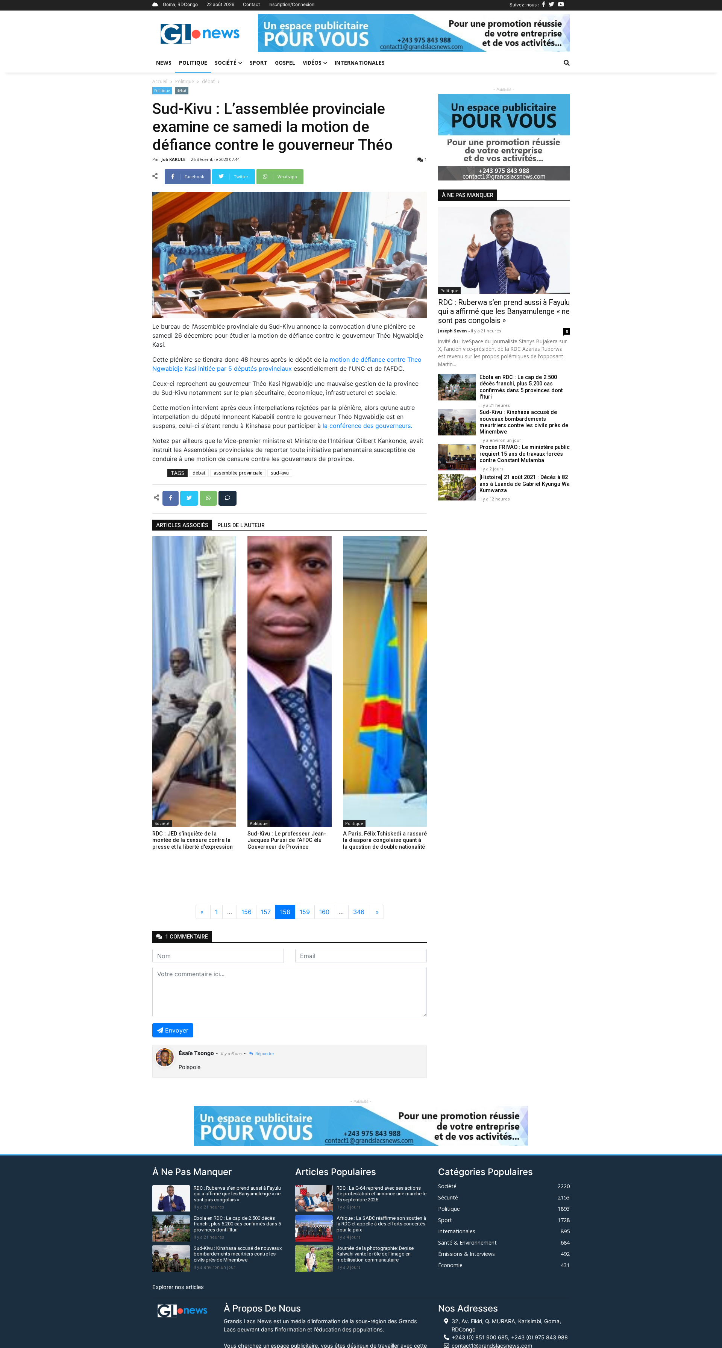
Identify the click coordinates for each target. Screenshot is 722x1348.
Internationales (360, 62)
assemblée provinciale (238, 473)
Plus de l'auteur (241, 525)
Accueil (159, 81)
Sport (258, 62)
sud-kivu (280, 473)
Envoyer (176, 1030)
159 (305, 912)
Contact (251, 4)
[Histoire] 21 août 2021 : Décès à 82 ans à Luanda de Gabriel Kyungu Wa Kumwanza (524, 484)
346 (358, 912)
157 (266, 912)
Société (226, 62)
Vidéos (312, 62)
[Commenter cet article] (227, 497)
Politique (193, 62)
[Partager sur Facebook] (171, 497)
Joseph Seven (453, 331)
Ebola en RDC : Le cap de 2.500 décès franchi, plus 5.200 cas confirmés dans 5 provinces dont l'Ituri (521, 387)
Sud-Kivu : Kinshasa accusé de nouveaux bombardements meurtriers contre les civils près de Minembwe (523, 422)
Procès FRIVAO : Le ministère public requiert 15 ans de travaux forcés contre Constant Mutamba (524, 454)
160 (324, 912)
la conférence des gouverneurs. (367, 425)
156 (246, 912)
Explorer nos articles (178, 1287)
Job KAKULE (174, 159)
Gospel (285, 62)
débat (208, 81)
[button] (281, 33)
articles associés (182, 525)
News (163, 62)
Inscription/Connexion (291, 4)
